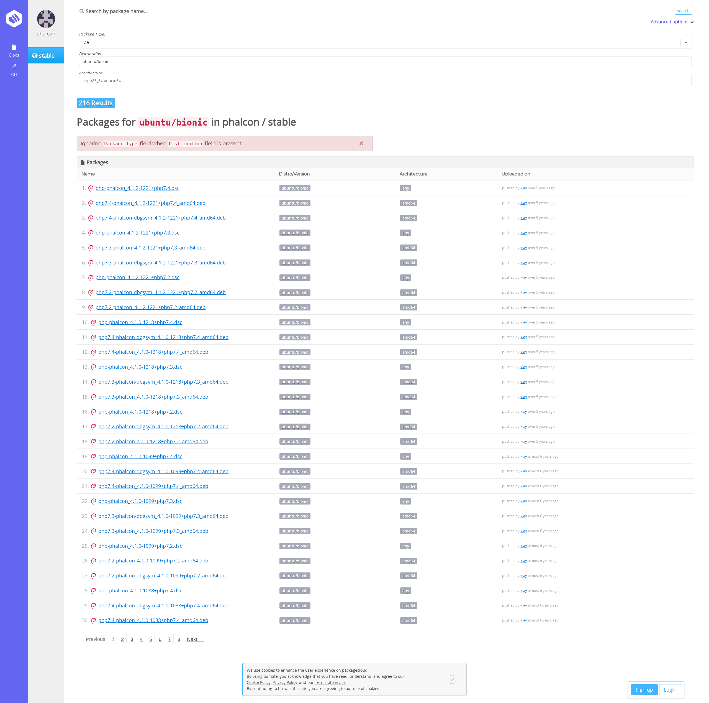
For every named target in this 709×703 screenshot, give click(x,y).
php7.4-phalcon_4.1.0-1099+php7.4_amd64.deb (153, 486)
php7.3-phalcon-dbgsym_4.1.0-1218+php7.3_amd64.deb (163, 381)
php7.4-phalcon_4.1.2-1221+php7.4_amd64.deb (150, 203)
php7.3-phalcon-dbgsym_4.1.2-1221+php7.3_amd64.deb (161, 262)
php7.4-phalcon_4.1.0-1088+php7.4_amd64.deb (153, 620)
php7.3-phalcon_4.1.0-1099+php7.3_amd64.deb (153, 531)
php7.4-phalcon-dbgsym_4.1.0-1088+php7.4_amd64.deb (163, 605)
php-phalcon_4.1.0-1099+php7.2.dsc (140, 545)
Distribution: (90, 53)
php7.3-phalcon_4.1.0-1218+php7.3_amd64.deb (153, 396)
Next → (195, 639)
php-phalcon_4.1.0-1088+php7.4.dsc (140, 590)
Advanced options (670, 22)
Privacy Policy (285, 682)
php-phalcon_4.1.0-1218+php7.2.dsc (140, 411)
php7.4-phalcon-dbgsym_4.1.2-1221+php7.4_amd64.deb (161, 217)
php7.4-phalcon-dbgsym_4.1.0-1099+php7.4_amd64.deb (163, 471)
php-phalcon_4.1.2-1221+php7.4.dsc (137, 188)
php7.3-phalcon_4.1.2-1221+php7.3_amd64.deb (150, 247)
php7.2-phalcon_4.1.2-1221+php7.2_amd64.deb (150, 307)
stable (282, 122)
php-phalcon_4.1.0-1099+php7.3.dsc (140, 501)
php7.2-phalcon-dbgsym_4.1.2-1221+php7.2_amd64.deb (161, 292)
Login (670, 689)
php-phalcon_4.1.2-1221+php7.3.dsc (137, 232)
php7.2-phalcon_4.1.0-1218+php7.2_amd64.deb (153, 441)
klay (523, 187)
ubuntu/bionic (295, 188)
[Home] (14, 20)
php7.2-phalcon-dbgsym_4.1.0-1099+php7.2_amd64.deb (163, 575)
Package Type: (92, 34)
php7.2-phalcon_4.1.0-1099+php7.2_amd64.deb (153, 560)
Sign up (644, 689)
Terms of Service (330, 682)
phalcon (46, 33)
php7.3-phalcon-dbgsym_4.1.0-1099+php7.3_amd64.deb (163, 516)
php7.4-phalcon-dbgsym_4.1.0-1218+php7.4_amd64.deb (163, 337)
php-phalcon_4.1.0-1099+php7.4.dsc (140, 456)
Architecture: (91, 72)
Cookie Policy (259, 682)
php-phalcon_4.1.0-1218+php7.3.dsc (140, 366)
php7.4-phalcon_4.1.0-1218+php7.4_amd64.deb (153, 351)
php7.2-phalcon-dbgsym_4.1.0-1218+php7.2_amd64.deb (163, 426)
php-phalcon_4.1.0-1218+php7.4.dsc (140, 322)
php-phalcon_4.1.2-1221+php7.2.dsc (137, 277)
